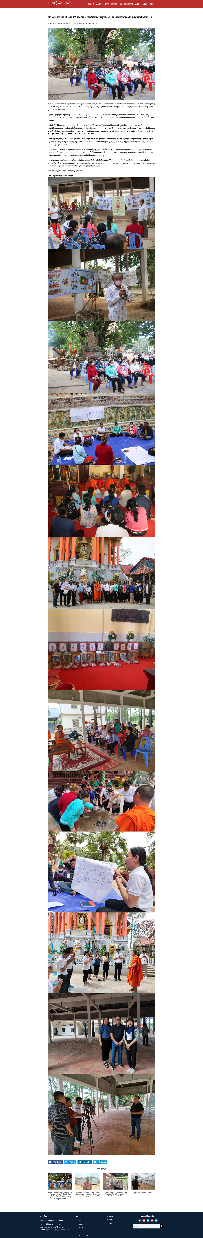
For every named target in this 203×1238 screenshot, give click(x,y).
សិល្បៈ (137, 4)
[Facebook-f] (139, 1220)
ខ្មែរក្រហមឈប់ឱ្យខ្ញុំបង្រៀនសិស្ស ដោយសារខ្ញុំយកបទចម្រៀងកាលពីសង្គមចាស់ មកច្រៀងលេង (87, 1195)
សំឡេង (144, 4)
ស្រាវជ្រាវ (114, 4)
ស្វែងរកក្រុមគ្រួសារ (126, 4)
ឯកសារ (106, 4)
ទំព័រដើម (91, 4)
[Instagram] (143, 1220)
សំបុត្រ (98, 4)
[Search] (161, 1226)
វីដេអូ (152, 4)
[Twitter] (148, 1220)
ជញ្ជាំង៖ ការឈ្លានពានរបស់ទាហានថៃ (143, 1192)
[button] (55, 1162)
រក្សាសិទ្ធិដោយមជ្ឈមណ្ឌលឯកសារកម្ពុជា (57, 1230)
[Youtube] (152, 1220)
